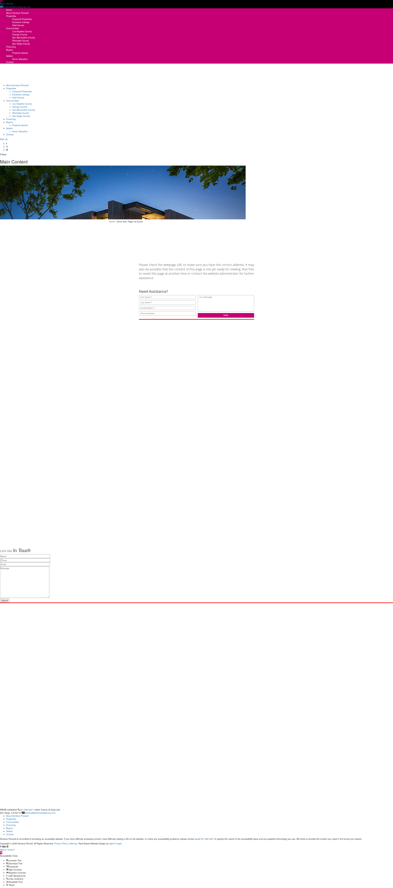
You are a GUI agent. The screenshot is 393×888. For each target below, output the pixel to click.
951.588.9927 (26, 809)
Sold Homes (18, 25)
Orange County (19, 34)
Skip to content (7, 849)
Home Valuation (20, 59)
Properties (11, 16)
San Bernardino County (23, 37)
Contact (10, 62)
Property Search (20, 52)
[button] (1, 852)
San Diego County (21, 43)
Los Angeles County (22, 31)
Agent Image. (115, 843)
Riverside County (20, 40)
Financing (11, 46)
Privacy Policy (61, 843)
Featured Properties (22, 19)
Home (9, 9)
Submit (4, 600)
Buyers (9, 49)
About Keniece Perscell (17, 12)
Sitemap (73, 843)
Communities (12, 28)
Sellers (9, 55)
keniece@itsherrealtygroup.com (40, 812)
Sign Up (4, 139)
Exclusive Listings (20, 22)
